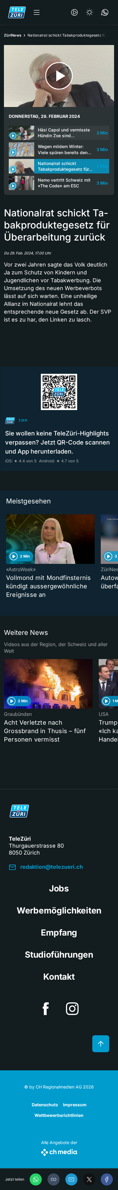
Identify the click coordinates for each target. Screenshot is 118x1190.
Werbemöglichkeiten (59, 910)
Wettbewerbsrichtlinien (59, 1115)
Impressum (75, 1104)
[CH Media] (59, 1151)
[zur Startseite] (17, 12)
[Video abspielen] (59, 76)
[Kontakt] (104, 12)
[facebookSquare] (45, 1008)
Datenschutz (45, 1104)
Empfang (59, 932)
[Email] (71, 1179)
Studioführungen (59, 954)
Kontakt (58, 977)
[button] (54, 1179)
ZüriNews (12, 35)
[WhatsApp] (36, 1179)
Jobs (59, 888)
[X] (89, 1179)
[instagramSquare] (72, 1008)
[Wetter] (89, 12)
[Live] (74, 12)
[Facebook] (107, 1179)
